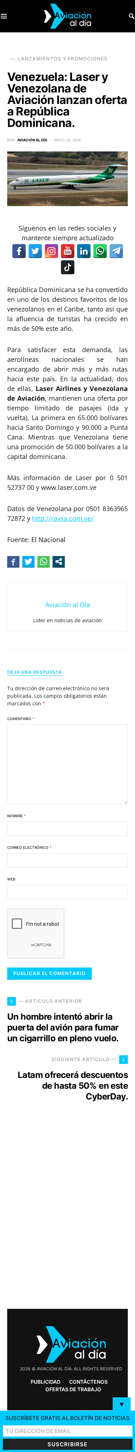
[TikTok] (67, 267)
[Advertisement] (67, 1218)
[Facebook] (19, 251)
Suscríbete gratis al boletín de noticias (67, 1418)
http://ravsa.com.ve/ (63, 518)
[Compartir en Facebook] (13, 561)
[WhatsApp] (100, 251)
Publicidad (45, 1382)
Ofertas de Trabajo (73, 1389)
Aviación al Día (32, 140)
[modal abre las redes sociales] (59, 561)
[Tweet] (28, 561)
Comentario (20, 718)
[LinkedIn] (84, 251)
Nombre (16, 816)
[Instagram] (51, 251)
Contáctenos (88, 1382)
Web (11, 879)
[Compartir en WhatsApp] (43, 561)
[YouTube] (67, 251)
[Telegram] (116, 251)
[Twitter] (35, 251)
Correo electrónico (29, 847)
